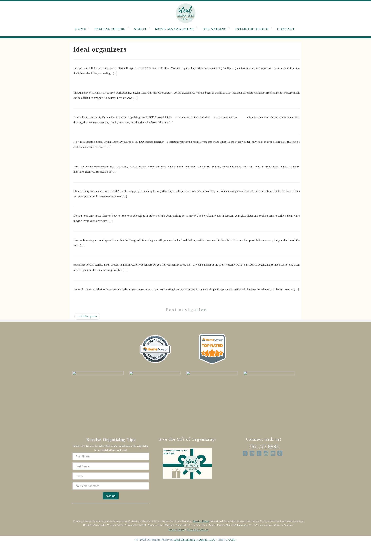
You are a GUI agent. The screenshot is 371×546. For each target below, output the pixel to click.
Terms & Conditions (197, 529)
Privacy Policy (177, 529)
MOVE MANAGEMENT (175, 29)
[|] (185, 13)
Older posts (87, 316)
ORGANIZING (215, 29)
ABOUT (141, 29)
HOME (81, 29)
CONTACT (286, 29)
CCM (231, 540)
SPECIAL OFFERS (110, 29)
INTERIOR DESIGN (252, 29)
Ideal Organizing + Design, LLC (194, 540)
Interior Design (201, 521)
